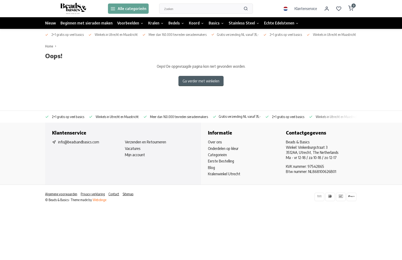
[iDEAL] (330, 197)
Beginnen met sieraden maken (86, 23)
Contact (113, 194)
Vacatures (133, 148)
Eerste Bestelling (221, 161)
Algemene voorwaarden (61, 194)
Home (49, 46)
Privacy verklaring (93, 194)
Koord (194, 23)
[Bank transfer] (319, 197)
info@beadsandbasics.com (78, 142)
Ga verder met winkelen (201, 81)
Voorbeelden (128, 23)
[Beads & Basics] (73, 9)
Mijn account (135, 154)
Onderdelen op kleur (223, 148)
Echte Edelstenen (279, 23)
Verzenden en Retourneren (145, 142)
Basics (214, 23)
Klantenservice (306, 8)
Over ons (215, 142)
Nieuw (50, 23)
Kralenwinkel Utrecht (224, 174)
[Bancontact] (341, 197)
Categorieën (217, 154)
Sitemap (128, 194)
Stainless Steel (242, 23)
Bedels (174, 23)
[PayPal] (351, 197)
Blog (211, 167)
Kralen (153, 23)
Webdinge (99, 200)
